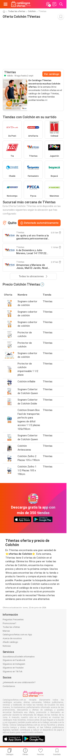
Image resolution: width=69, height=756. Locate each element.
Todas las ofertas (16, 11)
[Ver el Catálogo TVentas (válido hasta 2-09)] (15, 95)
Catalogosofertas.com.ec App (17, 634)
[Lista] (54, 4)
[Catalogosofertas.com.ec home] (21, 4)
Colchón (32, 11)
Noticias (7, 646)
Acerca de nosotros (12, 638)
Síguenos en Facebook (14, 660)
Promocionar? (9, 623)
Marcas (6, 631)
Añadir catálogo (10, 642)
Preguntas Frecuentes (13, 619)
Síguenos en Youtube (13, 667)
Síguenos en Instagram (14, 664)
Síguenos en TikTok (12, 671)
